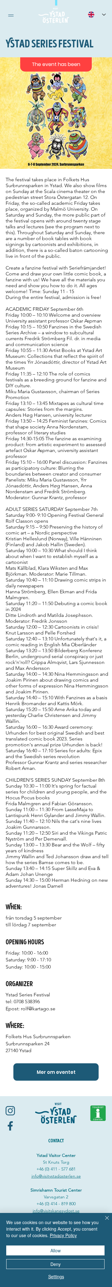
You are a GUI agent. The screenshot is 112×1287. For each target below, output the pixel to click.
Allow (55, 1250)
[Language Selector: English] (96, 14)
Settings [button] (56, 1276)
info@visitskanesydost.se (56, 1211)
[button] (11, 15)
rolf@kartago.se (38, 1009)
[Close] (103, 1221)
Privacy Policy (63, 1235)
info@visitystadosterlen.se (56, 1176)
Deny (55, 1264)
